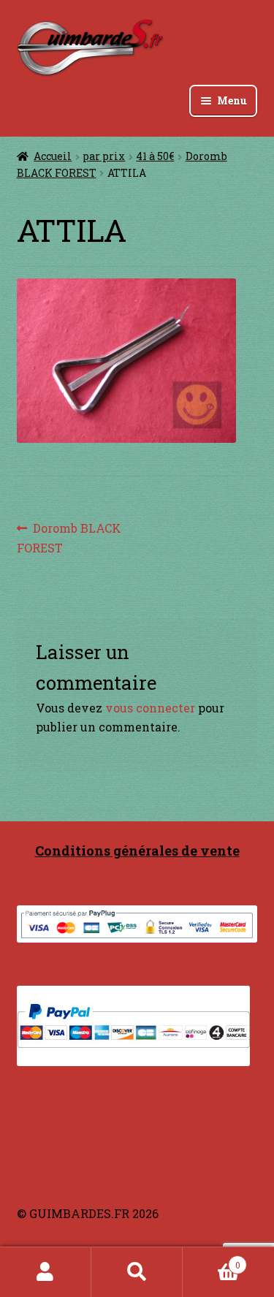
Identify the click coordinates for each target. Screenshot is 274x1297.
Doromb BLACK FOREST (69, 537)
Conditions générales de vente (137, 850)
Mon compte (45, 1272)
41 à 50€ (155, 156)
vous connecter (150, 707)
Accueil (53, 156)
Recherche (137, 1272)
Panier (211, 1260)
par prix (104, 156)
